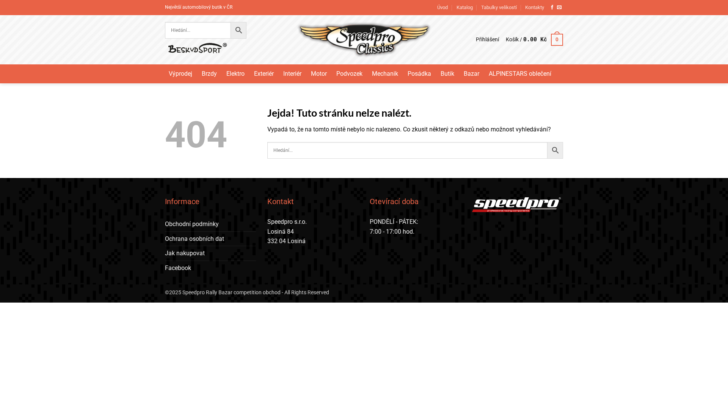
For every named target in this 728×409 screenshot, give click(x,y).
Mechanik (385, 73)
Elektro (235, 73)
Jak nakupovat (185, 253)
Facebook (178, 268)
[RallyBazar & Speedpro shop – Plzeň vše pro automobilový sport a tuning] (364, 40)
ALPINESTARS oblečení (520, 73)
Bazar (471, 73)
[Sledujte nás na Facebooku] (552, 7)
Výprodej (180, 73)
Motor (319, 73)
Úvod (442, 7)
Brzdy (209, 73)
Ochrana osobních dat (194, 238)
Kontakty (534, 7)
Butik (447, 73)
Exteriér (264, 73)
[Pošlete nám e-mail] (559, 7)
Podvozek (349, 73)
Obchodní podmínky (192, 224)
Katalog (465, 7)
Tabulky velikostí (499, 7)
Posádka (419, 73)
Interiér (292, 73)
